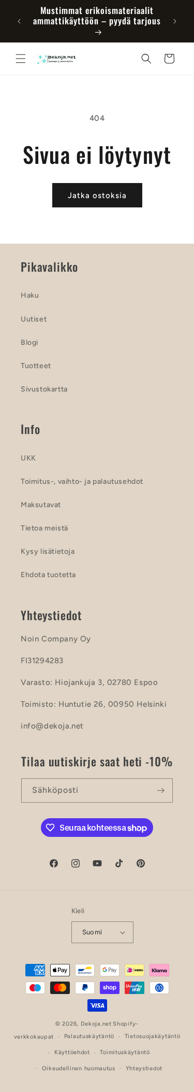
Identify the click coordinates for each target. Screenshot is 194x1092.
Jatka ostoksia (97, 195)
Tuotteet (36, 365)
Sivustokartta (44, 389)
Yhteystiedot (144, 1068)
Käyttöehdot (72, 1052)
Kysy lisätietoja (48, 551)
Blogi (29, 342)
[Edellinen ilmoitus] (19, 21)
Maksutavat (41, 504)
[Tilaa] (161, 790)
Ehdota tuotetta (48, 574)
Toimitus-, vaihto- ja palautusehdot (82, 481)
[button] (20, 58)
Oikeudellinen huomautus (78, 1068)
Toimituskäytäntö (125, 1052)
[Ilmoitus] (174, 21)
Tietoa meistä (44, 528)
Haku (30, 295)
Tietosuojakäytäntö (153, 1036)
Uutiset (34, 319)
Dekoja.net (96, 1023)
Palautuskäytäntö (89, 1036)
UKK (28, 458)
